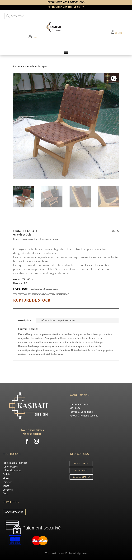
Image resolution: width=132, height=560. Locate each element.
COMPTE (118, 33)
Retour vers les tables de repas (30, 66)
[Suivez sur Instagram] (36, 441)
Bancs (6, 486)
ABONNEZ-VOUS (14, 512)
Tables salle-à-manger (15, 462)
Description (24, 320)
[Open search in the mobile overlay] (32, 16)
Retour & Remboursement (84, 415)
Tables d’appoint (12, 470)
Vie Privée (75, 408)
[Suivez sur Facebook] (27, 441)
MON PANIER (81, 470)
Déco (5, 493)
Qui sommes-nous (80, 404)
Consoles (8, 489)
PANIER (35, 37)
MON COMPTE (81, 463)
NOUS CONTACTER (81, 477)
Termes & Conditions (81, 411)
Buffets (6, 474)
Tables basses (10, 466)
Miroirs (6, 478)
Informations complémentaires (58, 320)
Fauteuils (7, 482)
